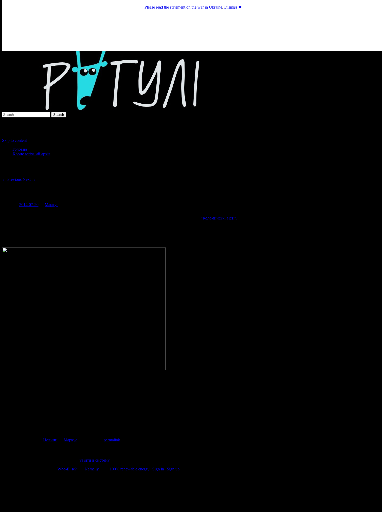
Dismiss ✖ (233, 7)
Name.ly (92, 469)
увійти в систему (94, 460)
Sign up (173, 469)
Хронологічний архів (31, 154)
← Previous (12, 179)
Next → (29, 179)
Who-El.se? (67, 469)
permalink (112, 440)
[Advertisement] (191, 492)
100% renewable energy (129, 469)
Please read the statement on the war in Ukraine (183, 7)
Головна (19, 149)
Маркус (51, 204)
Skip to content (14, 140)
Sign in (158, 469)
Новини (50, 440)
